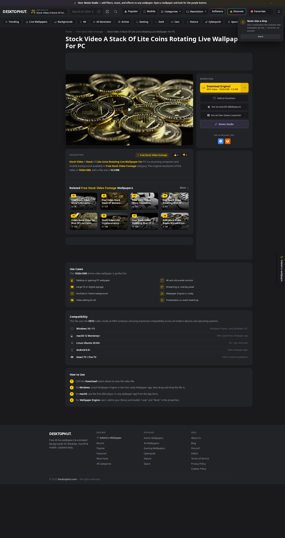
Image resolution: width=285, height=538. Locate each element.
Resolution (196, 11)
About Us (196, 437)
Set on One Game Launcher (226, 115)
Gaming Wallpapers (154, 448)
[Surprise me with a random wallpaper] (107, 11)
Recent (100, 443)
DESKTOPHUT (60, 433)
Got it (260, 36)
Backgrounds (65, 21)
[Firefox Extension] (228, 141)
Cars (176, 21)
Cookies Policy (198, 468)
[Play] (70, 142)
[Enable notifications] (279, 11)
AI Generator (104, 21)
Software (217, 11)
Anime (125, 21)
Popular (133, 11)
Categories (171, 11)
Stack (89, 161)
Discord (195, 448)
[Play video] (129, 109)
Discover (238, 11)
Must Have (102, 458)
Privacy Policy (198, 463)
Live (122, 161)
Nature (194, 21)
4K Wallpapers (151, 443)
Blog (193, 443)
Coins (105, 161)
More (183, 187)
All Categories (104, 463)
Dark (161, 21)
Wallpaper (131, 161)
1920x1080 (85, 170)
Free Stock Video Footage (89, 31)
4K (84, 21)
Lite (99, 161)
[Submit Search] (115, 11)
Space (234, 21)
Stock (72, 161)
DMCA (194, 453)
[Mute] (166, 142)
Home (69, 31)
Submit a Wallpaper (111, 437)
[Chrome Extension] (221, 141)
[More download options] (245, 88)
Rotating (114, 161)
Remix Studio (226, 124)
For (140, 161)
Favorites (261, 11)
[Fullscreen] (188, 142)
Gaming (143, 21)
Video (80, 161)
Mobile (151, 11)
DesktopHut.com (67, 479)
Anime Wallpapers (153, 437)
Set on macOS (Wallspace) (226, 107)
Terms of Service (200, 458)
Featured (101, 453)
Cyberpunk (215, 21)
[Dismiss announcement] (271, 3)
